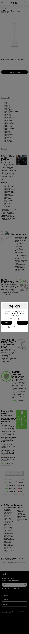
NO (22, 323)
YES (6, 323)
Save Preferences (16, 327)
